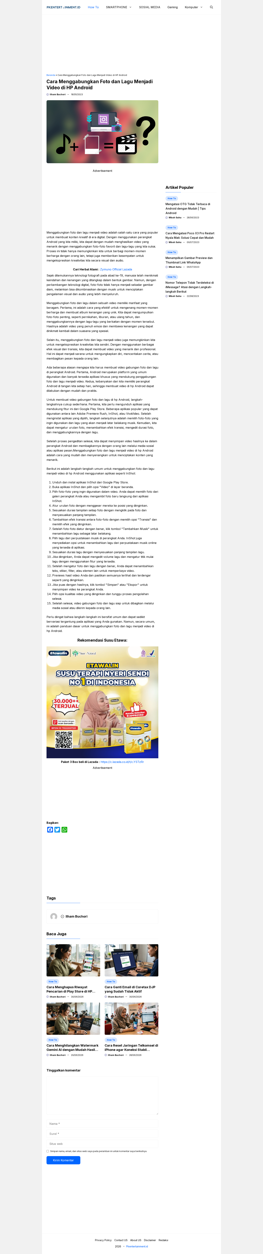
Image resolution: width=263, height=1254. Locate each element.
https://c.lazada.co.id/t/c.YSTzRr (122, 762)
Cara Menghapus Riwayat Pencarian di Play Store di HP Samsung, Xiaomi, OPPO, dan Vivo (73, 991)
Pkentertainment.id (137, 1246)
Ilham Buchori (58, 94)
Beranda (51, 75)
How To (93, 7)
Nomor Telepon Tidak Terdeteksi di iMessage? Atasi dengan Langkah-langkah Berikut (189, 287)
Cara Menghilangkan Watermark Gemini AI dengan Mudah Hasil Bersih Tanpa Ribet (72, 1050)
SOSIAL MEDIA (149, 7)
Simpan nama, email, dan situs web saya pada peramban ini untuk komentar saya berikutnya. (98, 1151)
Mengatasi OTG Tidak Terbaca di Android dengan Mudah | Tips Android (187, 208)
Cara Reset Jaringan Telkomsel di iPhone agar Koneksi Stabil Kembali (131, 1050)
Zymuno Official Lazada (116, 269)
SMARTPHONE (116, 7)
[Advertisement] (131, 44)
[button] (211, 7)
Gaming (172, 7)
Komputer (191, 7)
